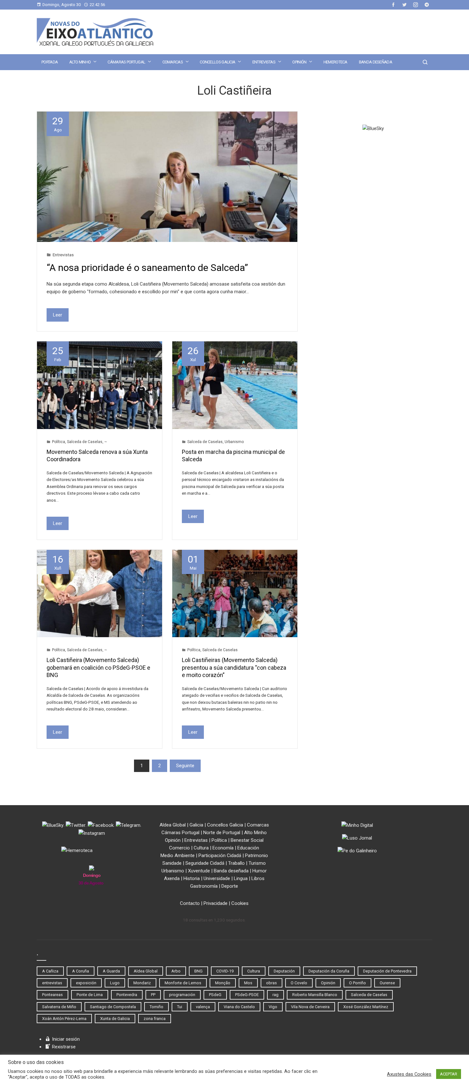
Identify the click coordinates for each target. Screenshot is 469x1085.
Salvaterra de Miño (59, 1006)
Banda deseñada (375, 62)
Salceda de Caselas (84, 442)
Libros (257, 878)
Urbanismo (234, 442)
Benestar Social (247, 840)
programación (182, 994)
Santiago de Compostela (113, 1006)
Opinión (299, 62)
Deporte (229, 886)
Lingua (241, 878)
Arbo (176, 971)
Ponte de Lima (90, 994)
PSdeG (215, 994)
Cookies (240, 903)
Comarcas (172, 62)
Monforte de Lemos (183, 982)
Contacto (190, 903)
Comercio (179, 848)
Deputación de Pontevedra (387, 971)
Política (58, 442)
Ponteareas (52, 994)
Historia (191, 878)
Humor (259, 871)
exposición (86, 982)
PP (153, 994)
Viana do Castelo (239, 1006)
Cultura (201, 848)
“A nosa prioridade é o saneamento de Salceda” (147, 267)
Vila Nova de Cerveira (310, 1006)
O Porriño (357, 982)
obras (271, 982)
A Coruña (80, 971)
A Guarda (111, 971)
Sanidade (172, 863)
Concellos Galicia (217, 62)
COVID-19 (225, 971)
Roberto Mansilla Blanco (314, 994)
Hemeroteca (335, 62)
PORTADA (49, 62)
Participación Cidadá (219, 855)
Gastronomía (204, 886)
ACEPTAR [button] (448, 1074)
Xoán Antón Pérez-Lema (64, 1018)
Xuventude (199, 871)
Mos (248, 982)
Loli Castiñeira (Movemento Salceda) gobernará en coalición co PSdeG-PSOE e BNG (98, 667)
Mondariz (142, 982)
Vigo (273, 1006)
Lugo (115, 982)
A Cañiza (50, 971)
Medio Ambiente (177, 855)
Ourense (387, 982)
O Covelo (299, 982)
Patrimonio (256, 855)
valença (203, 1006)
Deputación (284, 971)
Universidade (217, 878)
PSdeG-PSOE (247, 994)
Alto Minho (80, 62)
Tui (179, 1006)
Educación (248, 848)
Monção (222, 982)
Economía (223, 848)
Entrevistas (263, 62)
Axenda (172, 878)
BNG (198, 971)
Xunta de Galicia (115, 1018)
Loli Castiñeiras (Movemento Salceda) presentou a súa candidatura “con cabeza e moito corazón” (234, 667)
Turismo (257, 863)
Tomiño (156, 1006)
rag (275, 994)
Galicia (196, 825)
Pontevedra (126, 994)
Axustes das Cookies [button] (409, 1074)
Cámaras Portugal (126, 62)
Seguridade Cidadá (204, 863)
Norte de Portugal (221, 832)
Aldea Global (173, 825)
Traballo (236, 863)
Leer (57, 315)
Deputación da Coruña (329, 971)
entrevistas (52, 982)
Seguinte (185, 765)
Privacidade (215, 903)
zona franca (155, 1018)
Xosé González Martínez (365, 1006)
